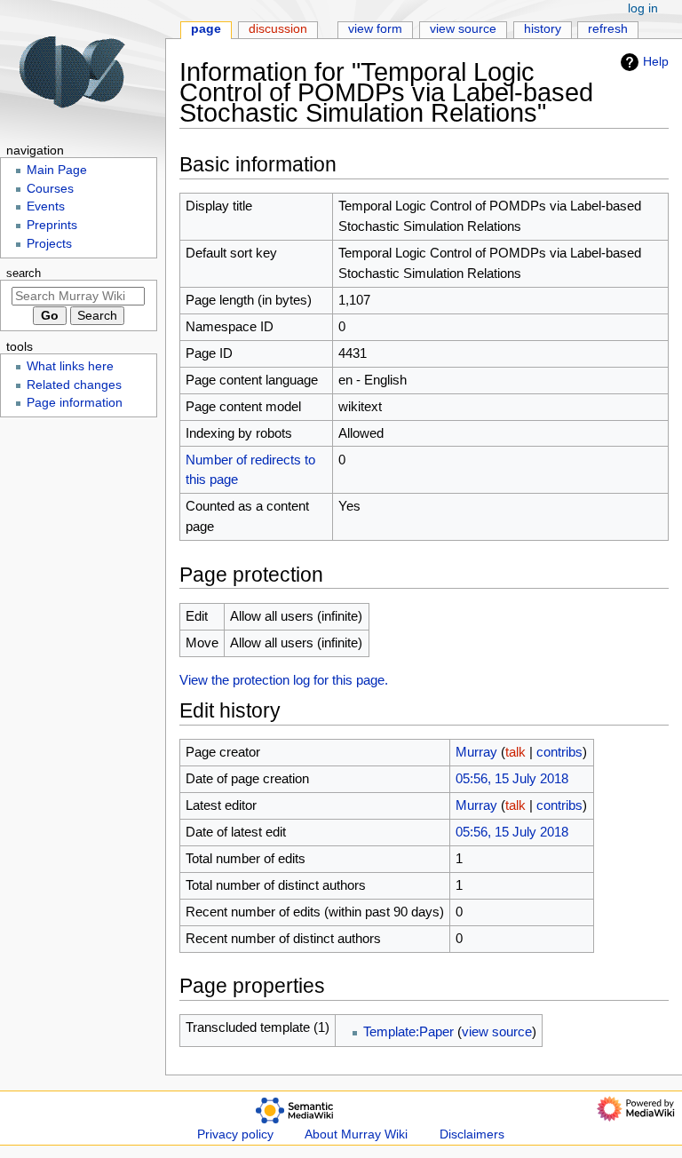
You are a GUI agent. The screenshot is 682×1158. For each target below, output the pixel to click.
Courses (50, 188)
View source (463, 29)
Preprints (52, 225)
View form (375, 29)
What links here (70, 366)
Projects (49, 243)
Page (206, 29)
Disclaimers (472, 1134)
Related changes (74, 385)
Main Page (57, 170)
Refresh (608, 29)
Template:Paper (408, 1031)
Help (656, 61)
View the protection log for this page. (283, 679)
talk (515, 751)
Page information (75, 402)
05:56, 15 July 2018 (512, 778)
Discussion (278, 29)
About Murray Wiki (356, 1134)
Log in (643, 8)
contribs (559, 751)
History (542, 29)
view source (497, 1031)
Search (23, 273)
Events (46, 206)
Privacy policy (235, 1134)
